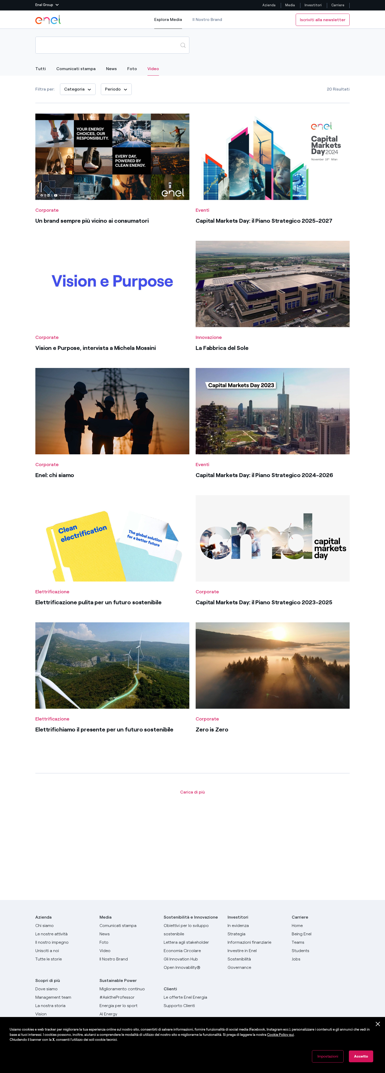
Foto (132, 68)
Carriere (338, 5)
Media (290, 5)
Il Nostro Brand (207, 19)
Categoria (74, 89)
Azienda (269, 5)
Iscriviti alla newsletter (322, 19)
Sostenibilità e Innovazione (191, 917)
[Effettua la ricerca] (183, 45)
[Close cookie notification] (378, 1024)
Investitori (313, 5)
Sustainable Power (118, 980)
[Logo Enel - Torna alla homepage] (48, 19)
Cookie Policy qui (280, 1035)
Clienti (170, 988)
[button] (47, 5)
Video (153, 68)
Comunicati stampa (76, 68)
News (111, 68)
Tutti (40, 68)
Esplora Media (168, 23)
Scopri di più (47, 980)
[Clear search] (170, 45)
